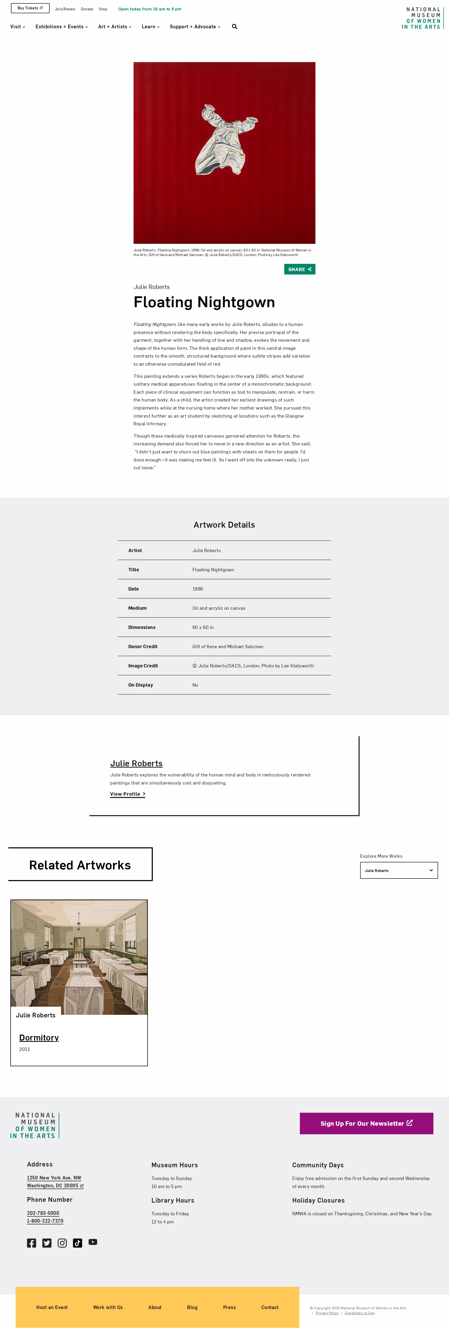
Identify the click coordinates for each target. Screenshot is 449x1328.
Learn (149, 26)
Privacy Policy (327, 1313)
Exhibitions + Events (60, 26)
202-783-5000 (43, 1213)
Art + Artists (113, 26)
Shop (103, 8)
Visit (16, 26)
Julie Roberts (136, 762)
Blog (192, 1307)
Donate (87, 8)
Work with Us (108, 1307)
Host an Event (52, 1307)
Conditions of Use (360, 1313)
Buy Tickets (28, 7)
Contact (270, 1307)
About (155, 1307)
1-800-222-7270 (45, 1220)
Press (229, 1307)
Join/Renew (65, 8)
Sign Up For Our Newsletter (363, 1123)
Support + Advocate (194, 26)
